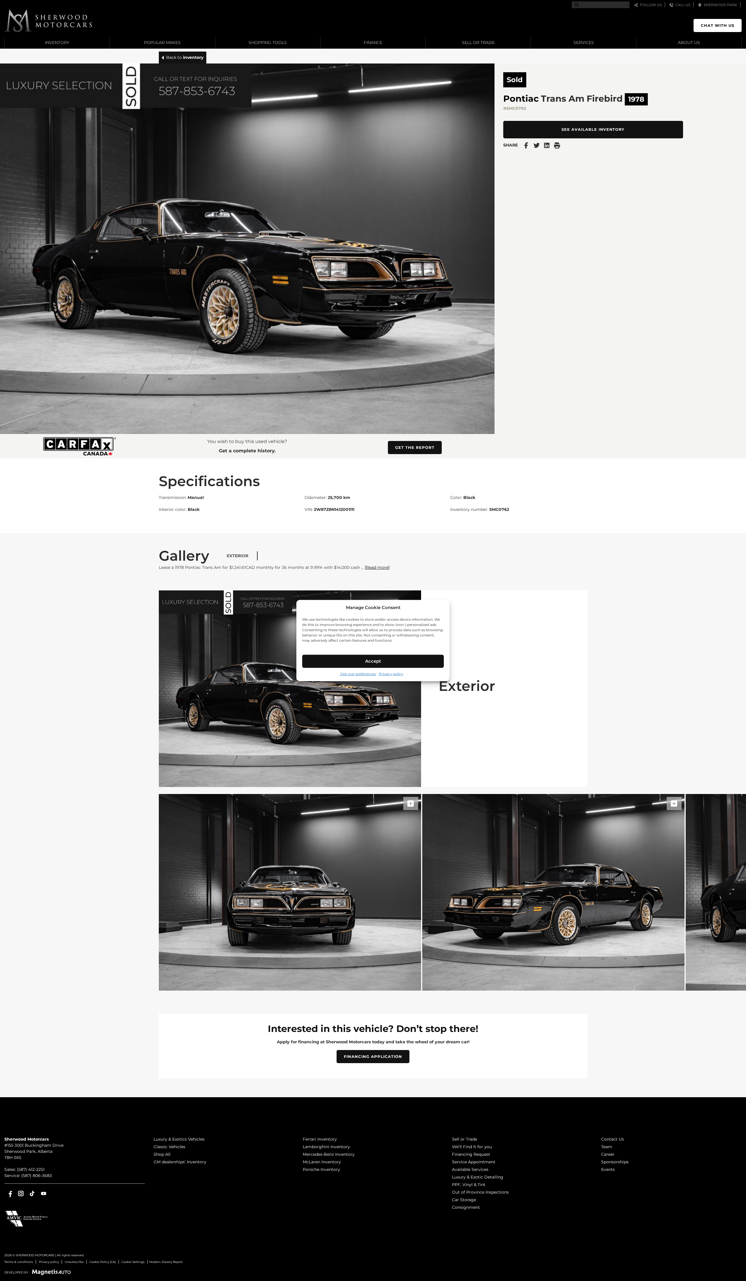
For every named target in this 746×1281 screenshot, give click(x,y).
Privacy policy (391, 673)
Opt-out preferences (358, 673)
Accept (373, 661)
